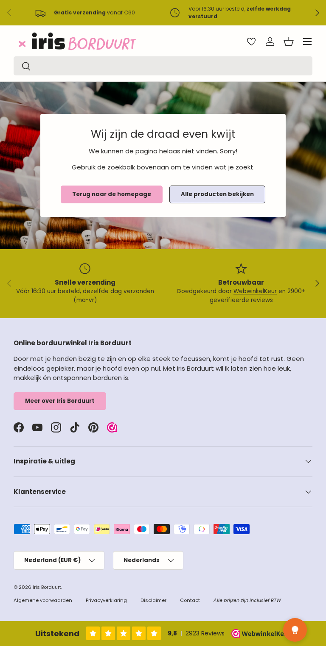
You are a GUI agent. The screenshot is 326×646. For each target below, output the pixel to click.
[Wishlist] (251, 41)
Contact (190, 600)
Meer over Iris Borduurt (60, 401)
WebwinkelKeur (255, 291)
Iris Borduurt (47, 587)
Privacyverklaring (106, 600)
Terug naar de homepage (111, 194)
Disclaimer (153, 600)
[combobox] (163, 65)
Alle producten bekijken (217, 194)
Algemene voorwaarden (43, 600)
